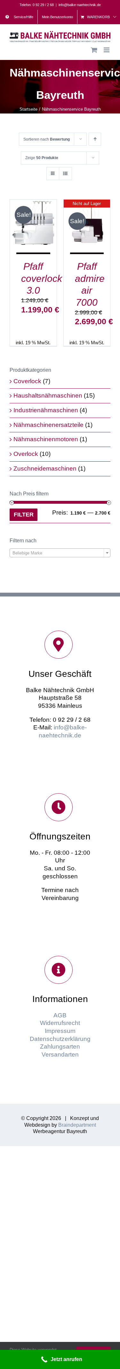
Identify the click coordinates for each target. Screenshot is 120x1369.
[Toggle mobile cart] (94, 50)
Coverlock (27, 381)
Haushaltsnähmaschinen (47, 395)
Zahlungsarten (60, 1046)
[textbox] (60, 553)
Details (38, 231)
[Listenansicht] (65, 173)
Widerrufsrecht (60, 1023)
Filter (24, 514)
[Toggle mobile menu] (107, 50)
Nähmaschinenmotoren (45, 439)
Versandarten (60, 1054)
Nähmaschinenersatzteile (48, 424)
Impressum (60, 1031)
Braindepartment (77, 1125)
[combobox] (60, 552)
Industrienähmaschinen (45, 410)
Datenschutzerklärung (60, 1039)
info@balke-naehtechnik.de (80, 5)
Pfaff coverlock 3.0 (41, 278)
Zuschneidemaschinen (44, 468)
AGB (60, 1015)
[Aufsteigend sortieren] (95, 139)
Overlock (25, 453)
